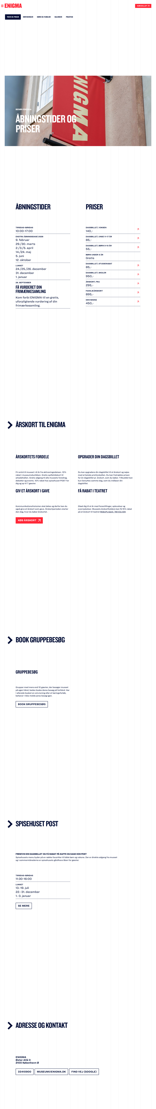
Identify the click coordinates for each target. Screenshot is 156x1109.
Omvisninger (28, 17)
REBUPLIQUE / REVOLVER (113, 511)
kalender (58, 17)
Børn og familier (44, 17)
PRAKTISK (69, 17)
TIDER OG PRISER (13, 17)
